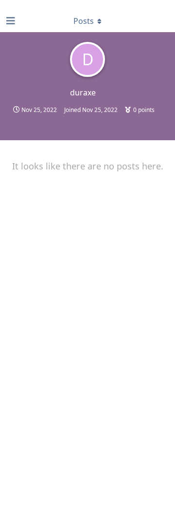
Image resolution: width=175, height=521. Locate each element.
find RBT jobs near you (32, 4)
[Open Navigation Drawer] (9, 21)
